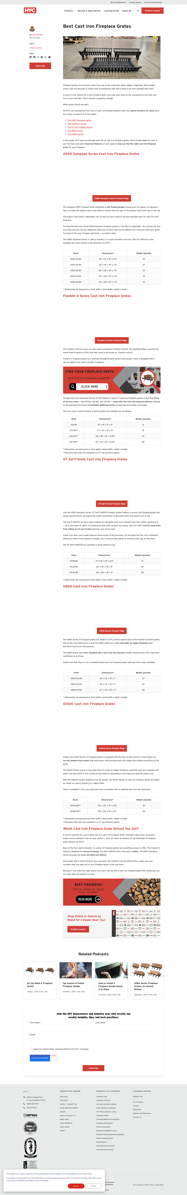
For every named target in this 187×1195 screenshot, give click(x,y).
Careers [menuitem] (136, 1106)
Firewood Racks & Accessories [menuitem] (107, 1119)
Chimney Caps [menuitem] (101, 1096)
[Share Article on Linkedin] (31, 57)
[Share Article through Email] (50, 57)
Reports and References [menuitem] (142, 1113)
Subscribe (40, 66)
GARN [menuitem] (62, 1131)
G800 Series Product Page (111, 631)
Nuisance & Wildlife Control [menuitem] (106, 1131)
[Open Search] (138, 10)
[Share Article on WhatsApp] (46, 57)
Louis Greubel (37, 35)
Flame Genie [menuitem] (65, 1127)
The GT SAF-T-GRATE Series (79, 127)
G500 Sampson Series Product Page (112, 198)
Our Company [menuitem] (138, 1102)
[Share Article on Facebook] (35, 57)
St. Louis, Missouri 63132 (36, 1100)
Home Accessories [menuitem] (103, 1127)
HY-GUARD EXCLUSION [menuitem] (69, 1108)
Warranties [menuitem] (137, 1109)
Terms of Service (138, 1185)
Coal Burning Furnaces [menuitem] (105, 1149)
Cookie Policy (159, 1185)
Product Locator (78, 929)
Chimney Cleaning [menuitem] (103, 1100)
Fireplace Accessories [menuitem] (104, 1123)
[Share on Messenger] (42, 57)
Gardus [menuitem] (63, 1112)
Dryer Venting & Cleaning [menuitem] (105, 1108)
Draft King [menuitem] (64, 1096)
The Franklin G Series (77, 123)
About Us (126, 10)
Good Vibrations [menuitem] (66, 1123)
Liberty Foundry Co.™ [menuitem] (68, 1115)
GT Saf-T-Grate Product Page (111, 503)
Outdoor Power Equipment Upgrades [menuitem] (110, 1134)
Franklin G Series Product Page (111, 340)
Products (68, 10)
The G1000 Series (75, 134)
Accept (76, 1186)
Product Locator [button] (152, 10)
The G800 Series (75, 130)
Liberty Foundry (35, 48)
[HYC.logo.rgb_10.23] (38, 10)
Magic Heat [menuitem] (64, 1119)
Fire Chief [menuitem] (64, 1100)
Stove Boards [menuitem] (101, 1142)
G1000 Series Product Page (112, 748)
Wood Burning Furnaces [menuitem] (105, 1146)
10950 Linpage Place (35, 1097)
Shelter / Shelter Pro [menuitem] (68, 1104)
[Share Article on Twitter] (39, 57)
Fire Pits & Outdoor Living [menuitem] (106, 1112)
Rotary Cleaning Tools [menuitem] (104, 1138)
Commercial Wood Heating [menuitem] (106, 1104)
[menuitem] (118, 2)
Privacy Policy (149, 1185)
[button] (164, 976)
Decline (93, 1186)
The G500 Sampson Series (79, 120)
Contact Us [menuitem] (137, 1117)
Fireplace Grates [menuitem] (102, 1115)
